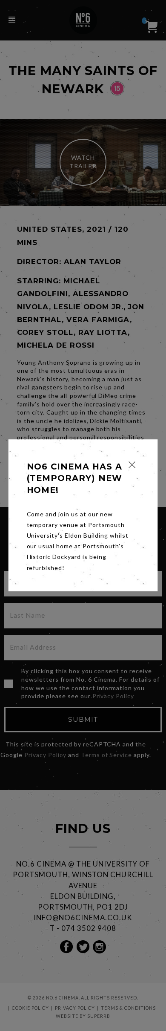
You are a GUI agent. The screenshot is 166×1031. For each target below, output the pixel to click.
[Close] (132, 464)
